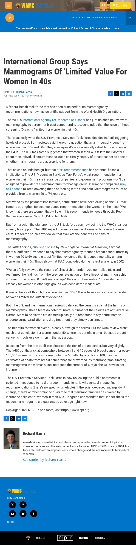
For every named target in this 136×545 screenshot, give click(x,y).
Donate (121, 5)
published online (43, 247)
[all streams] (131, 18)
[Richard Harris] (11, 438)
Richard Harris (23, 92)
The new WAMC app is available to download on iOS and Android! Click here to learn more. (68, 28)
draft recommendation (72, 170)
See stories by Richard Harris (44, 459)
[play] (10, 18)
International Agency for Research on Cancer (53, 120)
